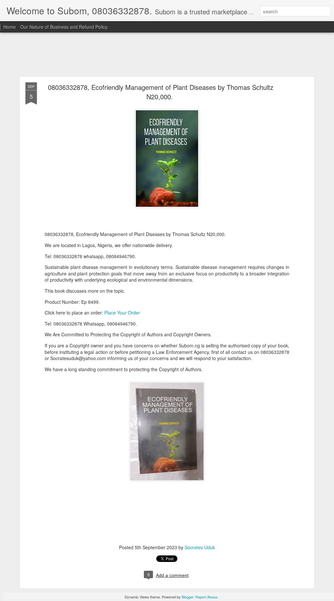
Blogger (187, 596)
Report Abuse (206, 596)
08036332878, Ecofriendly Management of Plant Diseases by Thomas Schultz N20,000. (160, 91)
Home (9, 26)
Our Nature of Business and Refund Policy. (64, 26)
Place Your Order (122, 312)
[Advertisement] (167, 54)
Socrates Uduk (200, 547)
